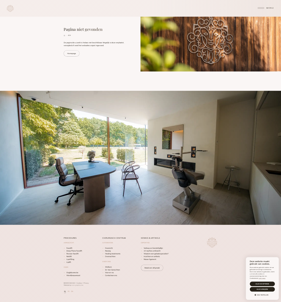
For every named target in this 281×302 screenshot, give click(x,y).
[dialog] (262, 278)
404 (69, 35)
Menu (270, 8)
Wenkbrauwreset (73, 275)
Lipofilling (70, 259)
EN (72, 291)
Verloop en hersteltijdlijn (153, 248)
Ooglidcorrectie (72, 272)
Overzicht (109, 248)
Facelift (69, 248)
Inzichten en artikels (152, 256)
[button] (262, 295)
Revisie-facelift (72, 254)
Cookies (79, 283)
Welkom (108, 267)
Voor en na (109, 272)
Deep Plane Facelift (74, 251)
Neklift (69, 256)
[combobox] (276, 260)
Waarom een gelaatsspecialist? (156, 254)
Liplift (68, 262)
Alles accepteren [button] (262, 284)
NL (65, 291)
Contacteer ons (111, 275)
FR (68, 291)
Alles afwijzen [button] (262, 289)
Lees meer (262, 278)
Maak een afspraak (152, 268)
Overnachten (110, 256)
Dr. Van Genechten (112, 270)
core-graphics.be (77, 285)
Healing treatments (112, 254)
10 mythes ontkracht (152, 251)
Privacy (86, 283)
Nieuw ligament (150, 259)
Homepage (71, 53)
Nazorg (108, 251)
